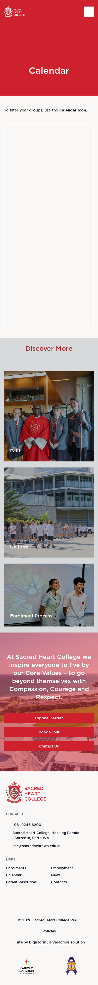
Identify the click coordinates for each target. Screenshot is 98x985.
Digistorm (38, 942)
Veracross (61, 942)
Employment (62, 868)
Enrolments (16, 868)
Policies (49, 931)
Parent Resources (21, 882)
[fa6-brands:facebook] (38, 908)
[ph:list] (89, 12)
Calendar (14, 875)
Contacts (59, 882)
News (56, 875)
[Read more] (38, 908)
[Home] (14, 11)
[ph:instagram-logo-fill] (50, 908)
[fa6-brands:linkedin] (63, 908)
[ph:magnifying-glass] (75, 12)
